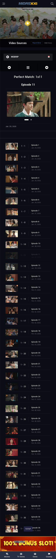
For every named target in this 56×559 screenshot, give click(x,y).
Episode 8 (35, 221)
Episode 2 (35, 156)
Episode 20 (35, 353)
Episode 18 (35, 331)
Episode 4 (35, 178)
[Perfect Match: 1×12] (46, 67)
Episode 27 (35, 429)
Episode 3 (35, 167)
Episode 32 (35, 484)
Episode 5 (35, 189)
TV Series (21, 556)
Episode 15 (35, 298)
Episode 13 (35, 276)
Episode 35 (35, 517)
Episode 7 (35, 211)
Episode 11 (35, 254)
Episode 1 (35, 145)
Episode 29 (35, 451)
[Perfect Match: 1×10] (9, 67)
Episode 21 (35, 364)
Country (49, 556)
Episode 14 (35, 287)
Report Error (36, 43)
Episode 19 (35, 342)
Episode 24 (35, 396)
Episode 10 (35, 243)
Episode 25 (35, 407)
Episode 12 (35, 265)
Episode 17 (35, 320)
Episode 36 (35, 528)
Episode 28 (35, 440)
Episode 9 (35, 232)
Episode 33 (35, 495)
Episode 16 (35, 309)
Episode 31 (35, 473)
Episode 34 (35, 506)
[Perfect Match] (28, 67)
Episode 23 (35, 385)
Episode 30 (35, 462)
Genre (35, 556)
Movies (7, 556)
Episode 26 (35, 418)
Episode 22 (35, 375)
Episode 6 (35, 200)
